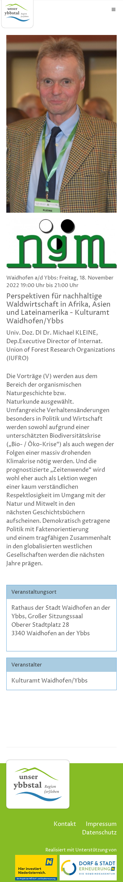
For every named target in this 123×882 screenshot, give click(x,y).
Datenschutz (99, 833)
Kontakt (65, 824)
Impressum (101, 824)
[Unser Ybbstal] (17, 12)
